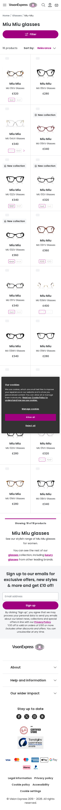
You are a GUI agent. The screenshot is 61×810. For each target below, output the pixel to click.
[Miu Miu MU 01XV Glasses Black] (18, 100)
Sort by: (29, 48)
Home (6, 15)
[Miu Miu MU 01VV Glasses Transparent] (42, 460)
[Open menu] (5, 5)
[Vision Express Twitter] (26, 716)
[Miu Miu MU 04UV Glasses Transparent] (11, 151)
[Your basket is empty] (56, 5)
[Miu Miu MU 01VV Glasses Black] (49, 460)
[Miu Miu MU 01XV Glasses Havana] (11, 100)
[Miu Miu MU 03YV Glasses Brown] (42, 261)
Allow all (30, 417)
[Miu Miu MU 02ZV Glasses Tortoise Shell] (18, 206)
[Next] (24, 151)
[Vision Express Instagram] (34, 716)
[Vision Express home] (30, 647)
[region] (30, 405)
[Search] (43, 5)
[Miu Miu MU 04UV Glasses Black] (18, 151)
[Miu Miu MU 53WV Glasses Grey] (49, 312)
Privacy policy (43, 778)
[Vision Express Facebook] (18, 716)
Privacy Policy (42, 622)
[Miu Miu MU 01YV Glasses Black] (11, 312)
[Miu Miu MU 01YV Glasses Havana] (18, 312)
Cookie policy (21, 784)
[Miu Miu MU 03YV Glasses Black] (49, 261)
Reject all (30, 425)
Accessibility (41, 784)
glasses (13, 555)
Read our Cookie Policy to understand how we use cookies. (26, 399)
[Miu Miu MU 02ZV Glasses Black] (11, 206)
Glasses (17, 15)
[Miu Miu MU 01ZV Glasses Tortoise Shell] (49, 206)
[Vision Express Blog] (42, 716)
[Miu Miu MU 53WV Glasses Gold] (42, 312)
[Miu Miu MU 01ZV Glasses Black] (42, 206)
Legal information (20, 778)
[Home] (23, 5)
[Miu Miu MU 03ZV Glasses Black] (11, 261)
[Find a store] (50, 5)
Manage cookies (30, 409)
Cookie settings (30, 791)
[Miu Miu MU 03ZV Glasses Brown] (18, 261)
